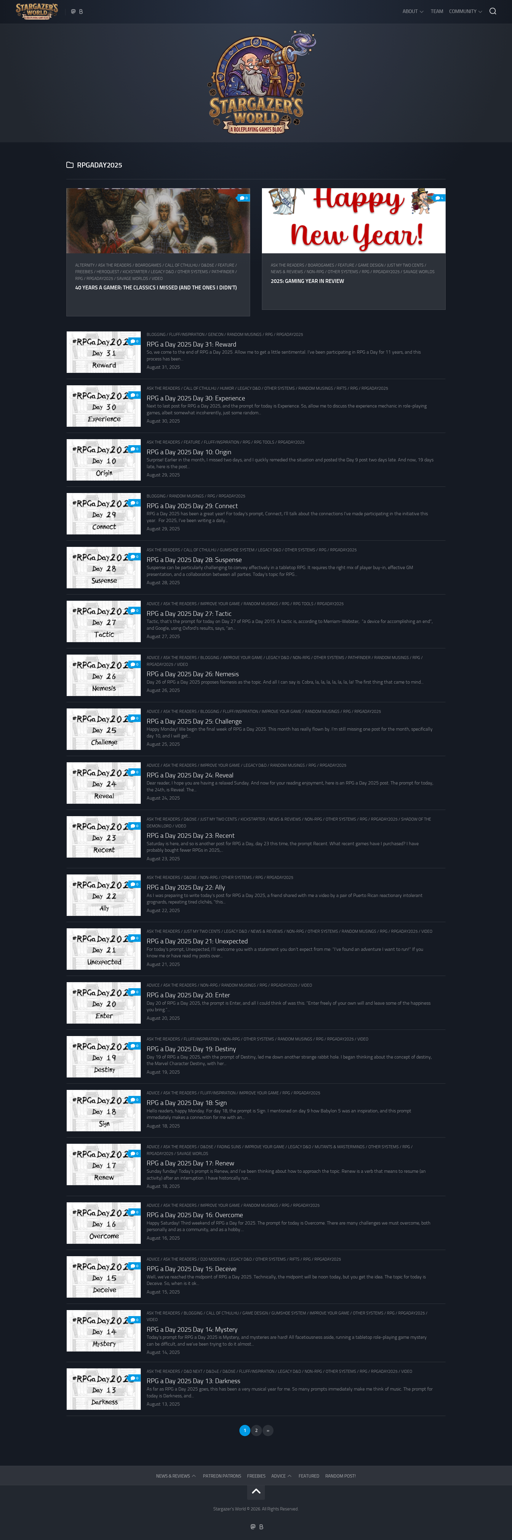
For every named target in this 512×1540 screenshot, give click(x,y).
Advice (153, 603)
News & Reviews (287, 271)
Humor (227, 388)
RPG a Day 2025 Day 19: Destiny (191, 1049)
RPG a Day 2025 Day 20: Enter (188, 995)
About (410, 11)
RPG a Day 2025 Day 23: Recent (191, 836)
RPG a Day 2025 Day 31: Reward (191, 344)
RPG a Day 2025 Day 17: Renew (190, 1163)
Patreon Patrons (222, 1476)
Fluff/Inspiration (186, 334)
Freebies (84, 271)
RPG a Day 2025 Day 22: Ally (186, 887)
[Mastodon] (73, 11)
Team (437, 11)
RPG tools (264, 442)
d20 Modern (212, 1259)
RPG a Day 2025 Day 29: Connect (192, 506)
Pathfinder (223, 271)
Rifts (342, 388)
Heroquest (108, 271)
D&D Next (193, 1371)
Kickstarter (135, 271)
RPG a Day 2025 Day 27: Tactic (189, 614)
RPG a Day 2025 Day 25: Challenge (194, 721)
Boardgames (148, 265)
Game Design (370, 265)
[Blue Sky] (81, 11)
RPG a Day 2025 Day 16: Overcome (195, 1215)
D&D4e (212, 1371)
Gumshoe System (237, 549)
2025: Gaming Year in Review (307, 281)
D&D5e (207, 265)
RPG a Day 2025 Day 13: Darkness (193, 1381)
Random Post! (340, 1476)
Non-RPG (315, 271)
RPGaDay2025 (100, 278)
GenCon (215, 334)
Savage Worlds (132, 278)
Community (462, 11)
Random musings (244, 334)
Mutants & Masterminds (340, 1146)
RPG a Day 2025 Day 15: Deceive (191, 1269)
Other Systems (192, 271)
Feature (226, 265)
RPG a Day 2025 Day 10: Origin (189, 452)
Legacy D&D (162, 271)
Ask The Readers (115, 265)
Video (157, 278)
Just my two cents (405, 265)
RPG (79, 278)
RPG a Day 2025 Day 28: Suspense (194, 560)
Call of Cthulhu (181, 265)
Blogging (156, 334)
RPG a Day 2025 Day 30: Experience (196, 398)
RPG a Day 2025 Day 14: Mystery (192, 1329)
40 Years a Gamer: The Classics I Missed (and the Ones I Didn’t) (156, 287)
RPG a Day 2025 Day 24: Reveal (190, 775)
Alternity (85, 265)
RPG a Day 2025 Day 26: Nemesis (193, 674)
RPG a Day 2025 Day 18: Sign (187, 1103)
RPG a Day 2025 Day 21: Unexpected (197, 941)
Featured (309, 1476)
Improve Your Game (220, 603)
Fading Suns (229, 1146)
